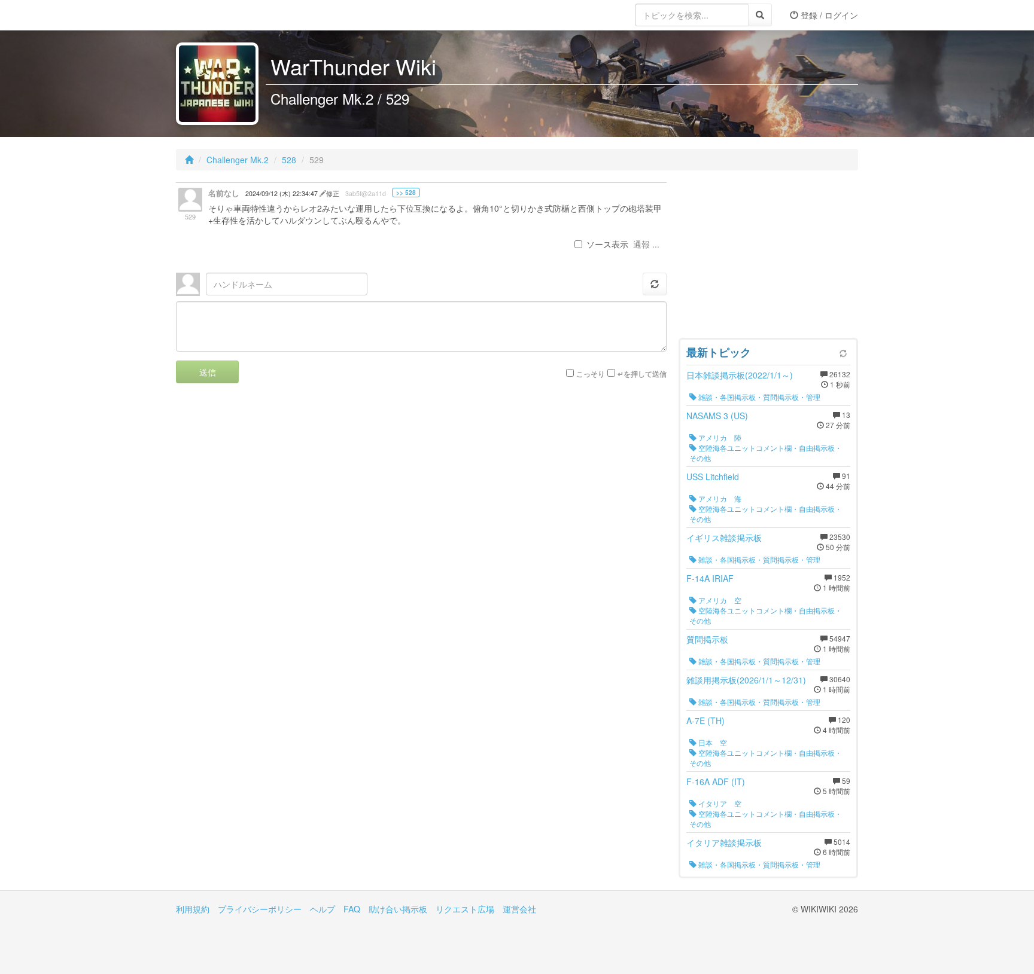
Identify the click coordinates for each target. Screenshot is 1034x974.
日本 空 (712, 742)
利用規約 (192, 909)
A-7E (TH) (705, 720)
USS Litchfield (712, 477)
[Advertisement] (768, 257)
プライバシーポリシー (260, 909)
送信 (207, 372)
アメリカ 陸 (719, 437)
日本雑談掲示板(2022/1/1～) (739, 375)
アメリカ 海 (719, 498)
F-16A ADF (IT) (715, 781)
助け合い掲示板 (398, 909)
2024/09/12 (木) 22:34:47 (282, 193)
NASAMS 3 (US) (717, 416)
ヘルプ (322, 909)
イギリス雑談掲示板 (724, 538)
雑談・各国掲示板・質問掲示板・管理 (758, 397)
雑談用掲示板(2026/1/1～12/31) (746, 680)
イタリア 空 (719, 803)
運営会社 (519, 909)
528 (289, 160)
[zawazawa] (224, 15)
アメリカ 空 (719, 600)
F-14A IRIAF (710, 578)
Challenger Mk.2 (237, 160)
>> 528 (406, 192)
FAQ (351, 909)
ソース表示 (607, 244)
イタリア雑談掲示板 (724, 842)
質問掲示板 (707, 639)
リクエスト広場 (465, 909)
